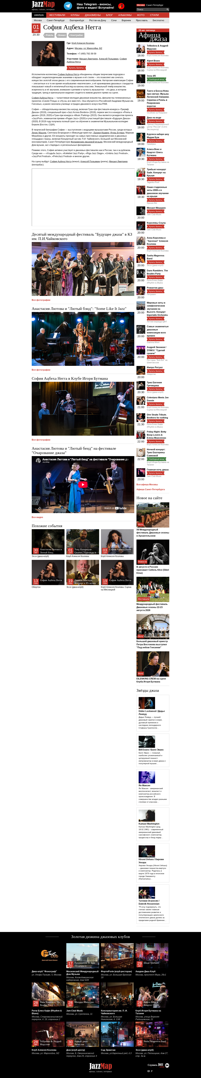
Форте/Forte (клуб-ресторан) (116, 971)
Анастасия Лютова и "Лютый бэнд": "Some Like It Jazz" (79, 308)
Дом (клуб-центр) (75, 1050)
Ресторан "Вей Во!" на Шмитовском (157, 361)
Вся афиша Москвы (147, 484)
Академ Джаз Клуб (145, 971)
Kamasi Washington (149, 824)
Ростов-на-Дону (97, 20)
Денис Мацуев (39, 133)
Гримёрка (151, 144)
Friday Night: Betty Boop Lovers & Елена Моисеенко (156, 435)
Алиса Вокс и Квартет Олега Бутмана (155, 152)
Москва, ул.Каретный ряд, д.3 (116, 1053)
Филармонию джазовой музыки (86, 142)
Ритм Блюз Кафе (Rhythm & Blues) (155, 281)
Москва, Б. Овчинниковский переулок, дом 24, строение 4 (81, 1054)
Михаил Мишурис (156, 208)
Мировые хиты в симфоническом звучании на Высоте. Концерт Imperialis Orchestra (157, 309)
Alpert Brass (153, 61)
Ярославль (142, 20)
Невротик (151, 374)
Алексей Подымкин (109, 59)
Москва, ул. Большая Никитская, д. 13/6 (111, 1018)
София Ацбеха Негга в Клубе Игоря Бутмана (70, 378)
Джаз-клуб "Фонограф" (44, 971)
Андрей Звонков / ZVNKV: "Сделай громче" (156, 350)
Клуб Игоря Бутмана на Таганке (158, 163)
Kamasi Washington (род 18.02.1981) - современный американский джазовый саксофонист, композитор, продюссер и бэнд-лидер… (151, 832)
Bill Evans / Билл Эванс (151, 750)
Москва (141, 5)
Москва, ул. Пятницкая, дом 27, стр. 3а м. (152, 1054)
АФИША (39, 15)
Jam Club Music (154, 214)
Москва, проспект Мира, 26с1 (151, 975)
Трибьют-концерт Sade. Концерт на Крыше (156, 172)
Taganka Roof (153, 182)
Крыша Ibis (152, 203)
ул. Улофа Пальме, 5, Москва (46, 975)
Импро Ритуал (155, 367)
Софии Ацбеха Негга (68, 74)
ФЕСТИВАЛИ (57, 15)
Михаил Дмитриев (88, 59)
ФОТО (141, 15)
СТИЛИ (154, 15)
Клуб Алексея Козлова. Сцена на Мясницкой (116, 585)
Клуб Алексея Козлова (83, 43)
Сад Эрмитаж (108, 1050)
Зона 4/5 (151, 76)
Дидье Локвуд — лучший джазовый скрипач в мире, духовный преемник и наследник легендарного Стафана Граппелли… (150, 722)
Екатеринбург (77, 20)
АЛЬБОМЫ (125, 15)
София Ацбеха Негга (42, 98)
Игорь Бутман (117, 133)
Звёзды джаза (147, 690)
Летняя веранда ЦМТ (157, 321)
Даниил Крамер (101, 133)
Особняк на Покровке (157, 113)
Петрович (151, 294)
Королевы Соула (156, 223)
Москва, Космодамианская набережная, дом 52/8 (80, 978)
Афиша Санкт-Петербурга (150, 489)
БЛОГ (109, 15)
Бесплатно (158, 20)
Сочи (114, 20)
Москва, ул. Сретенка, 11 (79, 1014)
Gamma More (153, 342)
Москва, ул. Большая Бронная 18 (116, 976)
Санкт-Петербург (154, 5)
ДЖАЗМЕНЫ (93, 15)
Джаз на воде (154, 117)
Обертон (47, 583)
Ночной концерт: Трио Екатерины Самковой (156, 452)
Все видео (37, 517)
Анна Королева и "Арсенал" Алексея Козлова (157, 241)
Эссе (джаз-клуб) (47, 552)
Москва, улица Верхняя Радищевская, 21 (147, 1018)
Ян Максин (144, 785)
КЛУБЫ (75, 15)
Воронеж (126, 20)
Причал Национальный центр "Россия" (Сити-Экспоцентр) (158, 126)
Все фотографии (41, 300)
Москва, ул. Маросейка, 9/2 (88, 48)
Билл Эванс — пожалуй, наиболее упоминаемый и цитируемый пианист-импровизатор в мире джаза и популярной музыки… (152, 758)
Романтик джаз (155, 288)
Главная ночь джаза (158, 470)
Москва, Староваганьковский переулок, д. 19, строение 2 (47, 1018)
